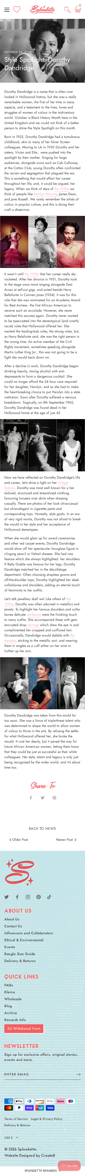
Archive (10, 1012)
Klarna (9, 992)
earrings (33, 624)
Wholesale (13, 999)
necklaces (34, 614)
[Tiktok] (49, 896)
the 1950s (61, 188)
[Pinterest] (38, 896)
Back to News (42, 828)
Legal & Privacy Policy (46, 1119)
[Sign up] (78, 1074)
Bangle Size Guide (19, 953)
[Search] (67, 10)
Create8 (48, 1156)
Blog (8, 1005)
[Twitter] (6, 896)
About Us (11, 919)
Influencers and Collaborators (28, 933)
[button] (42, 1170)
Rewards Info (15, 1019)
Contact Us (13, 926)
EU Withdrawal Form (24, 1028)
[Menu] (7, 10)
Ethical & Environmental (24, 940)
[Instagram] (28, 896)
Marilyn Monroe (45, 193)
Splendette (27, 1150)
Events (9, 946)
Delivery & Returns (20, 960)
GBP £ (8, 1138)
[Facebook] (17, 896)
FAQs (8, 985)
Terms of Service (16, 1119)
